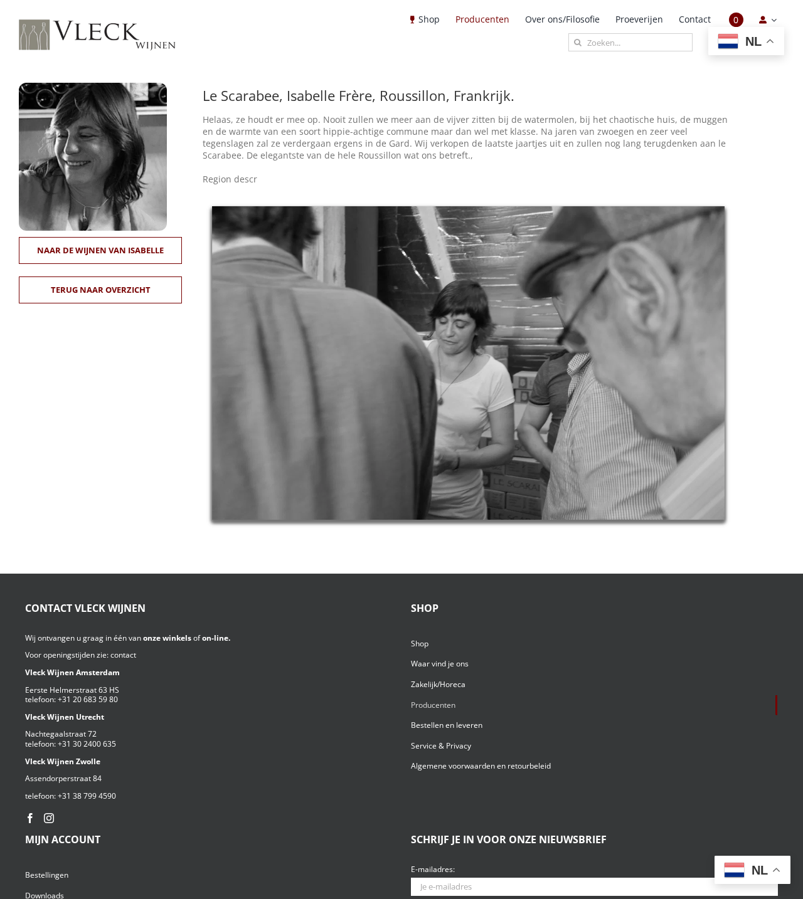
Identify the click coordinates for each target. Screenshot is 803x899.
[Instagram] (49, 818)
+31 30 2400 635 (87, 744)
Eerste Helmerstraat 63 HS (72, 690)
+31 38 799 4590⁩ (87, 796)
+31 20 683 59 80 (88, 699)
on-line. (216, 638)
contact (123, 654)
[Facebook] (30, 818)
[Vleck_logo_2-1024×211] (97, 23)
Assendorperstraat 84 (63, 778)
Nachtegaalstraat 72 (61, 733)
